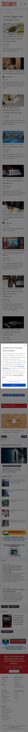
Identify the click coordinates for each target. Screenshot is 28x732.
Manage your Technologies (14, 381)
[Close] (25, 345)
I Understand (14, 385)
